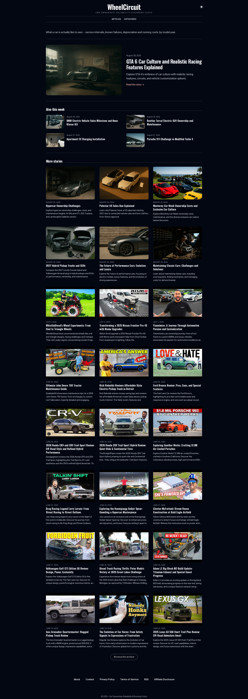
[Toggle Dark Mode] (201, 7)
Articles (116, 19)
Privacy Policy (107, 679)
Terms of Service (129, 679)
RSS (146, 679)
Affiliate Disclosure (164, 679)
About (77, 679)
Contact (90, 679)
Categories (130, 19)
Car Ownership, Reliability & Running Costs (128, 696)
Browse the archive (124, 657)
